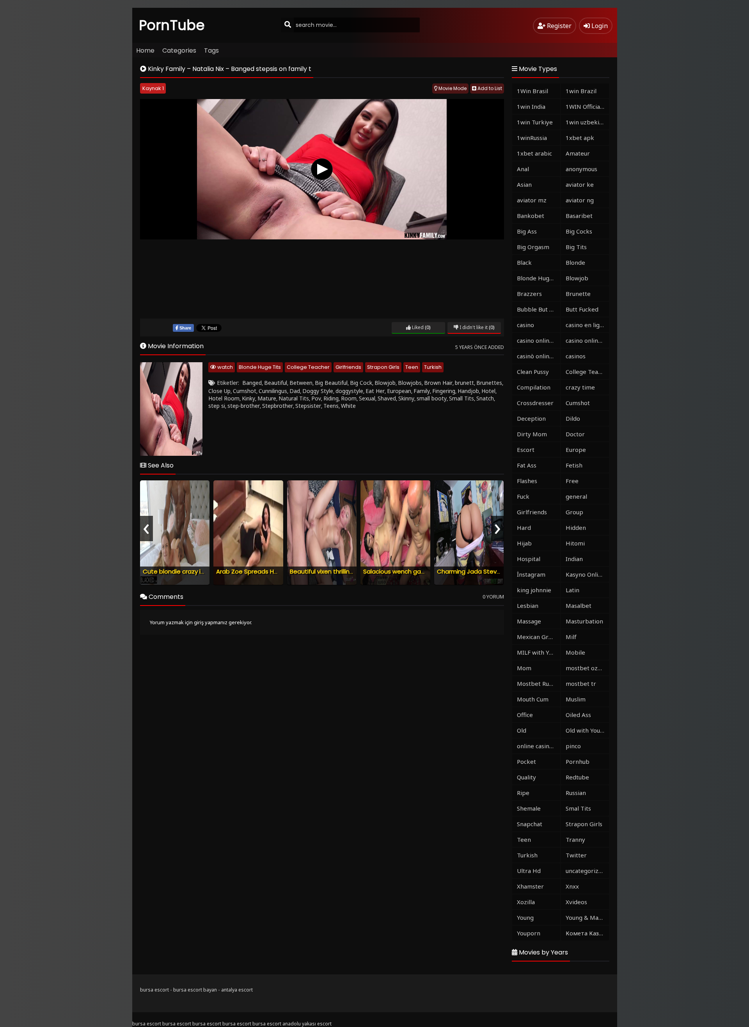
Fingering (443, 391)
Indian (574, 559)
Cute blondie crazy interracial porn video (202, 571)
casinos (576, 356)
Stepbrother (277, 405)
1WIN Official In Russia (587, 106)
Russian (576, 793)
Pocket (526, 761)
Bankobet (530, 216)
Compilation (533, 387)
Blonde (575, 262)
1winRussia (532, 138)
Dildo (573, 418)
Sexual (367, 398)
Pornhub (577, 761)
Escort (525, 449)
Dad (294, 391)
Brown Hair (438, 382)
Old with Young (586, 730)
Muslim (576, 699)
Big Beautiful (331, 382)
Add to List (489, 88)
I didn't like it (473, 327)
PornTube (172, 25)
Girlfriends (348, 367)
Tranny (575, 839)
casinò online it (537, 356)
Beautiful (275, 382)
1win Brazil (581, 91)
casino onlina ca (538, 340)
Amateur (578, 153)
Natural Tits (294, 398)
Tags (211, 50)
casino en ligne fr (587, 325)
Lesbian (527, 605)
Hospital (528, 559)
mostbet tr (581, 683)
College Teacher (308, 367)
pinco (573, 746)
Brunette (578, 293)
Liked (417, 327)
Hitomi (575, 543)
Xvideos (576, 902)
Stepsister (308, 405)
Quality (526, 777)
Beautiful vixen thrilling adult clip (336, 571)
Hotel (488, 391)
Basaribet (579, 216)
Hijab (524, 543)
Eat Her (375, 391)
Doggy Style (317, 391)
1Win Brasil (532, 91)
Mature (266, 398)
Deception (531, 418)
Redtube (577, 777)
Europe (576, 449)
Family (422, 391)
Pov (316, 398)
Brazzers (529, 293)
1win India (531, 106)
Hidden (576, 527)
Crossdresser (535, 403)
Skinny (406, 398)
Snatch (485, 398)
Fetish (574, 465)
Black (524, 262)
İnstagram (531, 574)
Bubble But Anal (538, 309)
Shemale (529, 808)
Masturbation (584, 621)
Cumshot (244, 391)
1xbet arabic (534, 153)
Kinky (248, 398)
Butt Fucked (582, 309)
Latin (572, 590)
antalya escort (237, 989)
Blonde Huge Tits (260, 367)
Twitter (576, 855)
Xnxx (572, 886)
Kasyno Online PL (587, 574)
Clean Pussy (533, 371)
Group (574, 512)
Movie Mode (452, 88)
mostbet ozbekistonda (587, 668)
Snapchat (529, 824)
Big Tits (576, 247)
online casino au (538, 746)
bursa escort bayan (195, 989)
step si (216, 405)
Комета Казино (587, 933)
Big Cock (361, 382)
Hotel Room (224, 398)
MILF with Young (538, 652)
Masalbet (578, 605)
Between (300, 382)
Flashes (527, 481)
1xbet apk (580, 138)
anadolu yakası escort (307, 1023)
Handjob (468, 391)
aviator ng (580, 200)
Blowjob (385, 382)
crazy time (580, 387)
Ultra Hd (529, 871)
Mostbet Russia (538, 683)
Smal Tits (578, 808)
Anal (523, 169)
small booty (432, 398)
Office (525, 715)
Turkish (433, 367)
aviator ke (580, 184)
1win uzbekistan (587, 122)
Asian (524, 184)
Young (525, 917)
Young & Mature (587, 917)
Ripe (523, 793)
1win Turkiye (535, 122)
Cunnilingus (273, 391)
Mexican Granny (538, 637)
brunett (464, 382)
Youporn (528, 933)
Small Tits (461, 398)
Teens (331, 405)
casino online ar (587, 340)
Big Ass (527, 231)
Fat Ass (526, 465)
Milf (571, 637)
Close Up (219, 391)
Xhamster (530, 886)
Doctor (575, 434)
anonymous (581, 169)
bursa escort (154, 989)
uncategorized (585, 871)
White (348, 405)
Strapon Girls (383, 367)
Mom (524, 668)
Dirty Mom (532, 434)
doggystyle (349, 391)
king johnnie (534, 590)
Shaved (387, 398)
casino (525, 325)
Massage (529, 621)
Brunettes (489, 382)
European (399, 391)
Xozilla (526, 902)
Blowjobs (410, 382)
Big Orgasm (533, 247)
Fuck (523, 496)
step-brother (243, 405)
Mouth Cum (532, 699)
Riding (331, 398)
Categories (179, 50)
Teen (411, 367)
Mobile (575, 652)
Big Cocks (579, 231)
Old (521, 730)
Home (145, 50)
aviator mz (532, 200)
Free (572, 481)
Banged (252, 382)
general (576, 496)
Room (349, 398)
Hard (524, 527)
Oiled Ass (578, 715)
